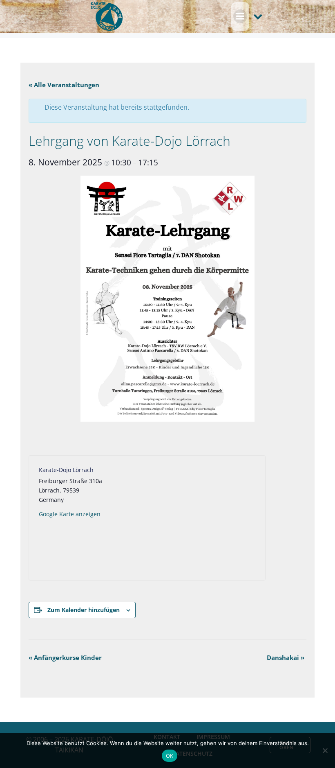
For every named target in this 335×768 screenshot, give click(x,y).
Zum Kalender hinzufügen (83, 610)
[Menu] (240, 16)
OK (170, 755)
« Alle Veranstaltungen (64, 85)
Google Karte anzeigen (69, 514)
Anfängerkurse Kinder (65, 657)
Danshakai (285, 657)
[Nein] (325, 750)
